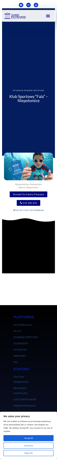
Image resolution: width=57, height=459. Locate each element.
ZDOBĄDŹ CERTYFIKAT (25, 337)
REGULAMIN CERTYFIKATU (20, 390)
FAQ (15, 362)
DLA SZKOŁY (20, 349)
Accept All (28, 438)
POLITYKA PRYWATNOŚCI (21, 379)
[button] (48, 16)
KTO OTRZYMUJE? (22, 324)
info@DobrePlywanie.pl (24, 405)
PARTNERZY (19, 355)
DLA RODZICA (20, 343)
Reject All (28, 453)
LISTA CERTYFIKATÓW (24, 399)
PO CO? (17, 331)
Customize (28, 445)
